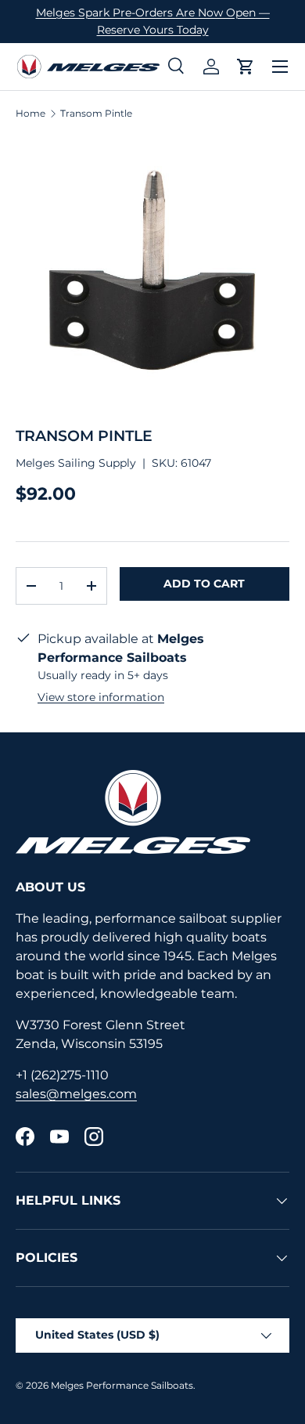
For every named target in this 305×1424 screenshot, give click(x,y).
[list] (152, 273)
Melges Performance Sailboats (122, 1385)
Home (30, 113)
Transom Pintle (96, 113)
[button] (245, 66)
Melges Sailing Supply (76, 463)
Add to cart (204, 583)
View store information (101, 697)
